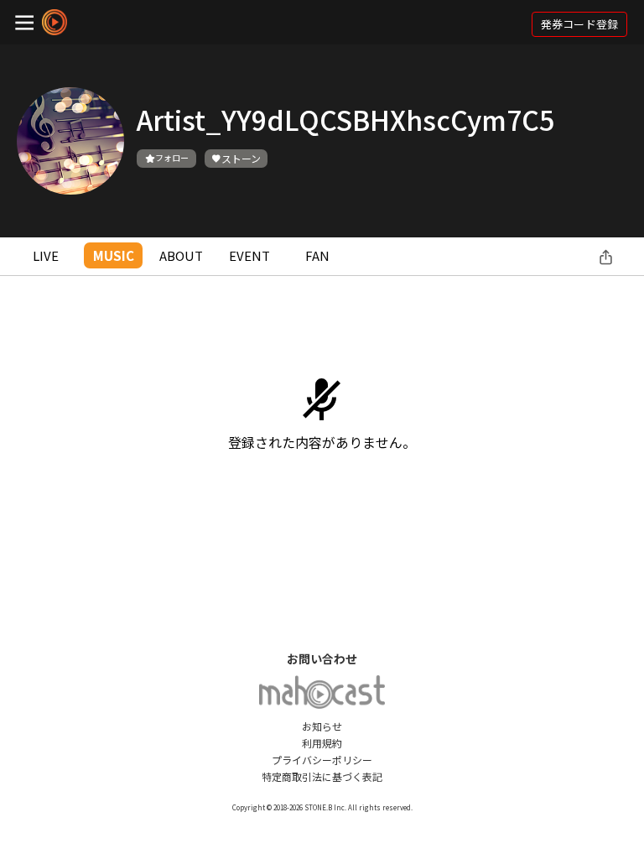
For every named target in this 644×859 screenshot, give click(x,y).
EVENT (249, 255)
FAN (317, 255)
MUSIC (113, 255)
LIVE (46, 255)
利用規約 (322, 743)
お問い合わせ (322, 658)
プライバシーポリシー (322, 759)
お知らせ (322, 726)
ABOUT (181, 255)
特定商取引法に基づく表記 (322, 776)
